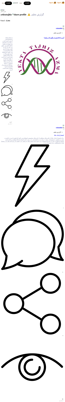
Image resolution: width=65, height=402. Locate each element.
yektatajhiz (59, 28)
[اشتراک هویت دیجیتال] (19, 14)
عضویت (8, 2)
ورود (3, 2)
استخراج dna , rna (59, 135)
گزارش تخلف (57, 33)
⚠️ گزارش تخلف (36, 14)
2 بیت (3, 20)
